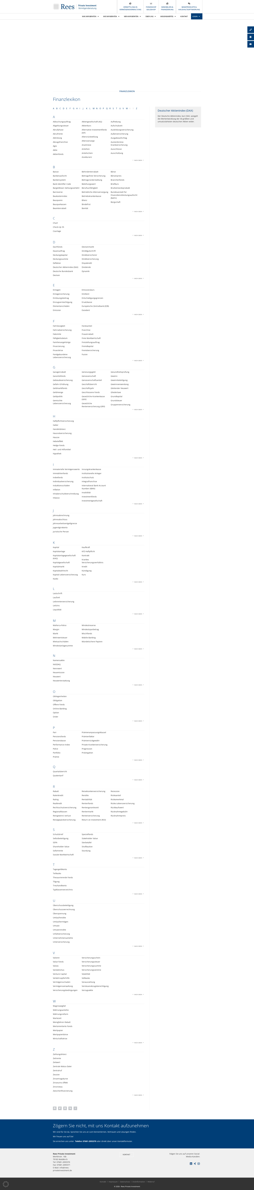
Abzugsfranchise (60, 142)
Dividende (86, 267)
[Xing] (195, 1163)
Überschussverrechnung (64, 909)
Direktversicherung (90, 259)
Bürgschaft (115, 202)
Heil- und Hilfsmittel (62, 449)
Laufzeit (56, 597)
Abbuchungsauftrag (62, 121)
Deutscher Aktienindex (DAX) (65, 267)
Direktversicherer (89, 255)
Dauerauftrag (59, 251)
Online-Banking (60, 708)
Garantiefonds (59, 376)
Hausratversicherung (62, 433)
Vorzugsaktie (87, 990)
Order (55, 716)
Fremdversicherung (90, 350)
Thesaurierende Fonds (63, 877)
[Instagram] (198, 1163)
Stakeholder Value (90, 838)
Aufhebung (116, 121)
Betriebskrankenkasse (91, 196)
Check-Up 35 (58, 227)
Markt (55, 633)
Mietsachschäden (61, 641)
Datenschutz (125, 1181)
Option (56, 712)
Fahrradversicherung (62, 330)
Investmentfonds (89, 496)
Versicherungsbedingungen (65, 990)
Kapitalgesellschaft (61, 562)
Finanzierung (59, 346)
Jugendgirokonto (60, 527)
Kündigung (87, 570)
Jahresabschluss (60, 519)
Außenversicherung (119, 134)
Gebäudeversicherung (63, 380)
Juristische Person (61, 531)
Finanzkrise (58, 350)
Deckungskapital (60, 255)
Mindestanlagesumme (63, 645)
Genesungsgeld (89, 372)
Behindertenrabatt (90, 171)
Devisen (56, 275)
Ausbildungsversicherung (122, 129)
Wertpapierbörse (60, 1034)
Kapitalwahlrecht (60, 570)
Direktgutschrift (89, 251)
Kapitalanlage (59, 551)
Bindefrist (86, 204)
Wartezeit (57, 1018)
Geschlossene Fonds (91, 392)
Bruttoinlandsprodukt (120, 188)
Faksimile (57, 334)
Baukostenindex (60, 196)
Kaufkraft (86, 547)
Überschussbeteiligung (63, 905)
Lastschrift (57, 593)
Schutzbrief (58, 834)
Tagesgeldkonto (60, 869)
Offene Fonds (59, 704)
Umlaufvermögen (60, 921)
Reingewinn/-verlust (62, 815)
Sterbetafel (87, 842)
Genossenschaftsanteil (92, 380)
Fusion (85, 354)
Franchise (86, 330)
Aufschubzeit (116, 125)
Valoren (56, 957)
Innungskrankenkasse (91, 469)
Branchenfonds (117, 180)
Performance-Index (61, 744)
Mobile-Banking (89, 637)
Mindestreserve (89, 625)
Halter (55, 425)
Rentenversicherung (91, 815)
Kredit (84, 566)
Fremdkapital (87, 346)
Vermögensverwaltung (63, 986)
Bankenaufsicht (60, 176)
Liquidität (57, 609)
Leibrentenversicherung (63, 601)
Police (55, 748)
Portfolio (56, 752)
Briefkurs (115, 184)
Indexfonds (58, 477)
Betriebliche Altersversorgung (95, 192)
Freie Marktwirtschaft (91, 338)
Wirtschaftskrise (60, 1038)
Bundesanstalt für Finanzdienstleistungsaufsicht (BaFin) (124, 195)
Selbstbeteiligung (60, 838)
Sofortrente (58, 850)
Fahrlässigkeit (59, 326)
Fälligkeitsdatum (60, 338)
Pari (54, 732)
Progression (87, 748)
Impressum (113, 1181)
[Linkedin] (191, 1163)
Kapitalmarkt (58, 566)
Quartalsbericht (60, 771)
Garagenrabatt (59, 372)
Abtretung (57, 138)
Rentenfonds (87, 803)
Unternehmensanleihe (63, 938)
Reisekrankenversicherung (93, 791)
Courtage (57, 231)
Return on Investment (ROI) (94, 820)
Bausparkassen (59, 204)
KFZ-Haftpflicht (88, 551)
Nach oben (138, 160)
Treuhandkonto (60, 885)
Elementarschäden (61, 306)
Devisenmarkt (88, 247)
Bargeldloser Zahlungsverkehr (66, 188)
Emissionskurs (88, 290)
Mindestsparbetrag (90, 629)
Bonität (85, 208)
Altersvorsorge (88, 141)
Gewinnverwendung (120, 384)
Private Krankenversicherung (94, 744)
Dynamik (85, 271)
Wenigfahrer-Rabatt (62, 1022)
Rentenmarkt (87, 811)
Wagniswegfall (59, 1006)
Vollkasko (86, 978)
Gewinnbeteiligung (119, 380)
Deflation (57, 263)
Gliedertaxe (116, 392)
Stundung (86, 850)
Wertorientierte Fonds (62, 1026)
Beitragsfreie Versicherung (93, 176)
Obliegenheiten (60, 696)
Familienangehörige (62, 342)
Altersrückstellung (90, 136)
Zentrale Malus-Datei (62, 1066)
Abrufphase (58, 129)
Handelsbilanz (59, 429)
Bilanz (84, 200)
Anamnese (86, 145)
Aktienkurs (86, 125)
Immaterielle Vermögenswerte (66, 469)
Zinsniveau (58, 1086)
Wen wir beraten (131, 16)
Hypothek (57, 453)
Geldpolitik (57, 396)
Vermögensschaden (61, 982)
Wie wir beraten (110, 16)
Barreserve (58, 192)
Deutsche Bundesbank (63, 271)
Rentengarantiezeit (90, 807)
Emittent (85, 294)
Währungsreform (60, 1014)
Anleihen (86, 149)
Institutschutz (88, 477)
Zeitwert (56, 1062)
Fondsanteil (87, 326)
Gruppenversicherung (120, 404)
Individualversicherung (63, 481)
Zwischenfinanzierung (62, 1091)
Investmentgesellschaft (92, 500)
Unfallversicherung (61, 934)
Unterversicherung (61, 942)
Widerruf (151, 1181)
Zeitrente (57, 1058)
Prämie (56, 757)
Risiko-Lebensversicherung (123, 803)
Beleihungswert (89, 184)
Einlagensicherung (61, 294)
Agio (55, 146)
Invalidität (86, 492)
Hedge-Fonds (59, 445)
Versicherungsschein (91, 957)
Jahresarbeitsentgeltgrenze (65, 523)
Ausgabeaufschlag (119, 138)
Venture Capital (60, 974)
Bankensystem (59, 180)
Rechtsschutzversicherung (64, 807)
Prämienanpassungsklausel (94, 732)
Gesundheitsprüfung (120, 372)
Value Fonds (58, 961)
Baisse (56, 171)
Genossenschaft (89, 376)
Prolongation (87, 752)
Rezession (115, 791)
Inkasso (56, 498)
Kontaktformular (124, 1141)
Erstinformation (139, 1181)
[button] (54, 1108)
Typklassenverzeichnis (63, 889)
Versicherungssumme (91, 966)
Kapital (56, 547)
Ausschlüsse (116, 149)
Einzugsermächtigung (62, 302)
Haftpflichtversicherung (63, 421)
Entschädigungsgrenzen (92, 298)
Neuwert (57, 676)
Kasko (55, 578)
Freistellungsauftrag (91, 342)
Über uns (149, 16)
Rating (56, 799)
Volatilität (86, 974)
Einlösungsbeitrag (61, 298)
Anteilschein (87, 153)
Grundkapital (116, 396)
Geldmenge (58, 392)
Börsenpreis (116, 176)
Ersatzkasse (87, 302)
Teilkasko (57, 873)
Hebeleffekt (58, 441)
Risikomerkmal (117, 799)
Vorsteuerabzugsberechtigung (95, 986)
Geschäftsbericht (89, 384)
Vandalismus (58, 970)
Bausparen (58, 200)
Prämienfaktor (88, 736)
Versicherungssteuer (91, 961)
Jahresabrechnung (61, 515)
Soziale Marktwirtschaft (63, 854)
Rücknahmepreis (118, 815)
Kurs (84, 574)
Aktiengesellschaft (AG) (92, 121)
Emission (57, 310)
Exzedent (86, 310)
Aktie (55, 150)
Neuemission (59, 672)
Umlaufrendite (59, 917)
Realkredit (57, 803)
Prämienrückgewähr (91, 740)
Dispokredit (87, 263)
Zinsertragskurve (60, 1078)
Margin (56, 629)
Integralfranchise (89, 481)
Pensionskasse (59, 740)
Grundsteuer (116, 400)
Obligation (57, 700)
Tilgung (56, 881)
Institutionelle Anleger (91, 473)
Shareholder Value (61, 846)
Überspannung (59, 913)
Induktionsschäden (61, 485)
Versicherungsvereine (91, 970)
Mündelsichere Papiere (92, 641)
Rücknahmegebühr (119, 811)
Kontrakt (85, 555)
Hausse (56, 437)
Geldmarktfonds (60, 388)
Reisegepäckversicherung (64, 820)
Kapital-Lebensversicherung (65, 574)
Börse (113, 171)
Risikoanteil (116, 795)
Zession (56, 1074)
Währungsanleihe (61, 1010)
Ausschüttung (117, 153)
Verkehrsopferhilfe (61, 978)
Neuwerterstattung (61, 680)
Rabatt (56, 791)
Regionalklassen (60, 811)
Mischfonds (87, 633)
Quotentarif (58, 775)
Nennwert (57, 668)
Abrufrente (58, 134)
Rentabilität (87, 799)
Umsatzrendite (59, 929)
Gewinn (114, 376)
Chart (55, 223)
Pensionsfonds (59, 736)
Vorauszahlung (88, 982)
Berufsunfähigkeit (90, 188)
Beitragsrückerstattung (92, 180)
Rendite (85, 795)
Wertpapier (58, 1030)
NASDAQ (57, 664)
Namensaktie (59, 660)
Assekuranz (87, 157)
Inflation (56, 489)
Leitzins (56, 605)
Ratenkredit (58, 795)
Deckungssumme (60, 259)
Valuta (55, 966)
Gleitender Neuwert (119, 388)
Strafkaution (87, 846)
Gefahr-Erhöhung (60, 384)
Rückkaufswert (117, 807)
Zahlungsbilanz (60, 1054)
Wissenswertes (166, 16)
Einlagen (57, 290)
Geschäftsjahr (88, 388)
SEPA (55, 842)
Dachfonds (57, 247)
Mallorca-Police (59, 625)
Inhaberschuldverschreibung (66, 493)
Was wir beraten (89, 16)
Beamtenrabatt (59, 208)
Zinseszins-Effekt (60, 1082)
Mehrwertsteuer (60, 637)
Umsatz (56, 925)
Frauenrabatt (87, 334)
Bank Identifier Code (62, 184)
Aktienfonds (58, 154)
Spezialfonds (87, 834)
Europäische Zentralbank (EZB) (95, 306)
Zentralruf (57, 1070)
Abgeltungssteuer (61, 125)
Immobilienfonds (60, 473)
